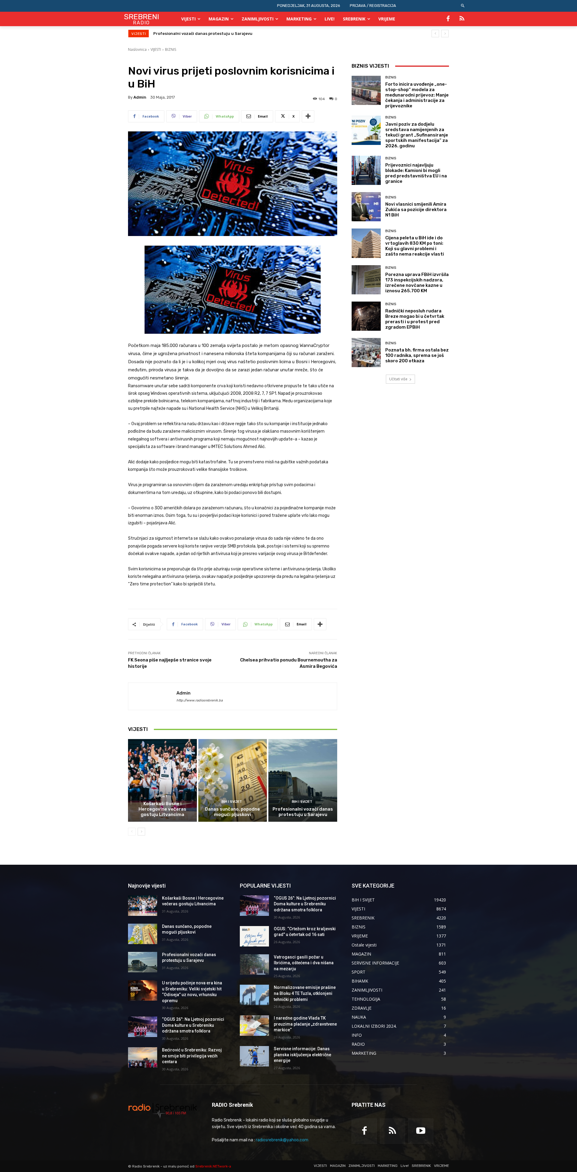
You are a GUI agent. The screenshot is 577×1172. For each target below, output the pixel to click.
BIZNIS (170, 49)
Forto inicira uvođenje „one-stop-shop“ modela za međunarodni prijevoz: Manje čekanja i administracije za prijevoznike (417, 95)
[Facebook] (448, 19)
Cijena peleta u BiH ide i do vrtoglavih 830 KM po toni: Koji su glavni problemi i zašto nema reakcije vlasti (414, 246)
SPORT (161, 796)
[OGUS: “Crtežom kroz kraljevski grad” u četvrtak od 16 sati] (254, 936)
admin (139, 97)
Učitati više (398, 379)
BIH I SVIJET (231, 801)
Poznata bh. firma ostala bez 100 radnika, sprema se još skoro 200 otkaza (417, 355)
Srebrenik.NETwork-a (213, 1166)
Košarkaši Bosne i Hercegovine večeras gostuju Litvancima (162, 809)
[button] (463, 6)
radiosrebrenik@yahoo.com (282, 1140)
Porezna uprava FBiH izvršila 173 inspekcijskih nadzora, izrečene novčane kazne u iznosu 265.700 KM (417, 282)
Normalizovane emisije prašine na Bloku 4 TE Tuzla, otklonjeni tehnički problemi (305, 993)
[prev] (435, 33)
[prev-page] (132, 832)
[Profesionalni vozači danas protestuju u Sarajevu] (302, 780)
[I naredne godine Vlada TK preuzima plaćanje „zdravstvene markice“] (254, 1025)
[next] (445, 33)
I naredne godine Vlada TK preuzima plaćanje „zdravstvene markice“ (305, 1024)
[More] (308, 116)
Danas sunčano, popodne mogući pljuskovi (232, 811)
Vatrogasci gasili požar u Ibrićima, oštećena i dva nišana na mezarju (304, 963)
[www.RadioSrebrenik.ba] (162, 1110)
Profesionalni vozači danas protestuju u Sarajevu (303, 811)
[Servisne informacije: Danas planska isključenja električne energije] (254, 1056)
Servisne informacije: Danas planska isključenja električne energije (302, 1054)
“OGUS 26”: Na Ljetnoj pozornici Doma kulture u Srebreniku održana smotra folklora (193, 1025)
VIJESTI (156, 49)
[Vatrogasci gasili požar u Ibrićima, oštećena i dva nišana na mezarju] (254, 964)
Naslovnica (137, 49)
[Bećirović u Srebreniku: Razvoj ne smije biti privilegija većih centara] (142, 1057)
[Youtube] (420, 1131)
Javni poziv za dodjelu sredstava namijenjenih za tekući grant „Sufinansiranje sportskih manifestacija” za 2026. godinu (416, 135)
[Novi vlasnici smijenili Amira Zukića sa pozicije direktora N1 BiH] (366, 206)
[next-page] (141, 832)
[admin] (152, 696)
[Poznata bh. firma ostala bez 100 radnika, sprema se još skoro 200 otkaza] (366, 352)
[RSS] (462, 19)
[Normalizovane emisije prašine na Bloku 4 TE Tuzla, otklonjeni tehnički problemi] (254, 995)
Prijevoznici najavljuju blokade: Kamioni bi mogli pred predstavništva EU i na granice (416, 173)
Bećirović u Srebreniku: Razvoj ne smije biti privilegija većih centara (192, 1056)
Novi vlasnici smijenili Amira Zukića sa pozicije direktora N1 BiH (416, 209)
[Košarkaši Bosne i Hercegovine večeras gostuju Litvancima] (162, 780)
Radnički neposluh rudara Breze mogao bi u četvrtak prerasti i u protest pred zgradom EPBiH (414, 319)
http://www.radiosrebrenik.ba (199, 700)
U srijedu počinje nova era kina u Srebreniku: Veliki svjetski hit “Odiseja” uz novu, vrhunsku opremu (251, 33)
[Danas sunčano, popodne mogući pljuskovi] (232, 780)
